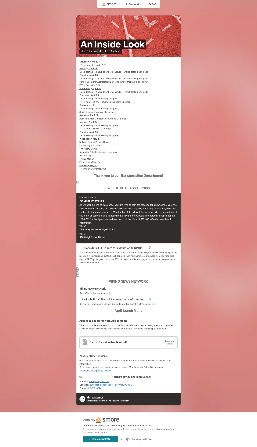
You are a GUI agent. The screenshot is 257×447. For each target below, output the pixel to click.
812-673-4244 (94, 388)
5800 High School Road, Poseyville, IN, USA (111, 384)
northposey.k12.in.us (99, 381)
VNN (87, 293)
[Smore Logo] (109, 4)
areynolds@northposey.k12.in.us (95, 370)
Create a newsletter (100, 439)
